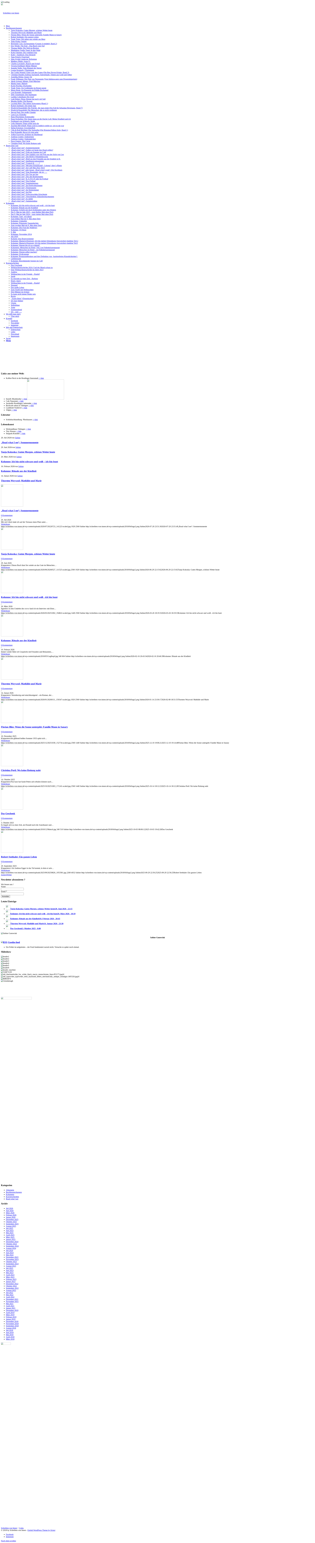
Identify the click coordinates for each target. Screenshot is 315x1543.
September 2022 (12, 1288)
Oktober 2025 (11, 1222)
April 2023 (10, 1275)
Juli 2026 (9, 1208)
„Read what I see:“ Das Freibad (23, 181)
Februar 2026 (11, 1215)
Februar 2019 (11, 1317)
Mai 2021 (9, 1304)
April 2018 (10, 1337)
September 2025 (12, 1224)
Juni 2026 (10, 1211)
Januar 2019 (10, 1319)
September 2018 (12, 1326)
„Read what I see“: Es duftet (22, 199)
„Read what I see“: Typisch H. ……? (25, 163)
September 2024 (12, 1246)
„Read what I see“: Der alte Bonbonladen (27, 177)
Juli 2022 (9, 1293)
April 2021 (10, 1306)
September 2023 (12, 1264)
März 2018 (10, 1339)
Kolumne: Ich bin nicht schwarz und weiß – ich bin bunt (29, 461)
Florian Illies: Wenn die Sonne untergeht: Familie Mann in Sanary (34, 727)
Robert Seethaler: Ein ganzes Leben (19, 857)
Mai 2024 (9, 1255)
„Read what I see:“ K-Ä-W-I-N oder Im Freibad (29, 179)
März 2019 (10, 1315)
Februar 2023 (11, 1279)
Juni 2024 (10, 1253)
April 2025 (10, 1235)
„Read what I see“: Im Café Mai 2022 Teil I (28, 168)
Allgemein (10, 1190)
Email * (4, 891)
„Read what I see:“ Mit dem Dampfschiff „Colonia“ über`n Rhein (36, 166)
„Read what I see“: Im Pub (21, 192)
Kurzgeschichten (12, 1197)
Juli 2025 (9, 1228)
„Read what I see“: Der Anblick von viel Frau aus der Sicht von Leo (37, 154)
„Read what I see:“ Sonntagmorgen (24, 183)
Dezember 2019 (12, 1310)
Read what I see (12, 1199)
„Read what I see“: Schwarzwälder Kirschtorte (29, 194)
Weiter (9, 875)
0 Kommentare (7, 515)
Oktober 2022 (11, 1286)
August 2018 (11, 1328)
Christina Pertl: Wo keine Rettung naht (21, 770)
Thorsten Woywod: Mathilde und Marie (21, 480)
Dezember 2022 (12, 1284)
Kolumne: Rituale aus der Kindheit (18, 471)
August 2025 (11, 1226)
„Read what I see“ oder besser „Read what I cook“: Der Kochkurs (36, 170)
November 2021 (12, 1301)
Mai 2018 (9, 1335)
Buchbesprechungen (14, 1192)
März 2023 (10, 1277)
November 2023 (12, 1259)
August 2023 (11, 1266)
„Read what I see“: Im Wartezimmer (25, 190)
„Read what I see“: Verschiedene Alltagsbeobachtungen (32, 197)
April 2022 (10, 1297)
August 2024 (11, 1248)
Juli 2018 (9, 1330)
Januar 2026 (10, 1217)
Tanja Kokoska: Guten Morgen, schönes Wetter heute (28, 452)
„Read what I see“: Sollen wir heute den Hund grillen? (32, 150)
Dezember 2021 (12, 1299)
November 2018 (12, 1324)
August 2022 (11, 1290)
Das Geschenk (8, 813)
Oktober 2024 (11, 1244)
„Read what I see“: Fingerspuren (23, 188)
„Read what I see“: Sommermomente (25, 148)
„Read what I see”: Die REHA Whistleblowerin (29, 157)
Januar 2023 (10, 1281)
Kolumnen (10, 1194)
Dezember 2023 (12, 1257)
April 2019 (10, 1313)
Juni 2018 (10, 1332)
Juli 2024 (9, 1250)
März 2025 (10, 1237)
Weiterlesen (5, 524)
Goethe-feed (14, 942)
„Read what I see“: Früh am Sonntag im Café (28, 152)
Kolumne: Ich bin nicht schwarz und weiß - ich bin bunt (29, 597)
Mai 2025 (9, 1233)
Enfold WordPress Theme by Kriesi (41, 1530)
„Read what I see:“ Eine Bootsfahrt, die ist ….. (29, 172)
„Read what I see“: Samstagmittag (24, 201)
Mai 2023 (9, 1273)
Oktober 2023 (11, 1262)
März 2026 (10, 1213)
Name (3, 887)
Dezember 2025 (12, 1219)
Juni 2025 (10, 1230)
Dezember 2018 (12, 1321)
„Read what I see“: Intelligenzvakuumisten (27, 161)
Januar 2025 (10, 1239)
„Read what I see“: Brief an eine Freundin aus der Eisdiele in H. (36, 159)
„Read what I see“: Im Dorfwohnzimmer (26, 185)
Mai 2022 (9, 1295)
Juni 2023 (10, 1270)
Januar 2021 (10, 1308)
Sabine (17, 438)
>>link (41, 378)
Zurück (4, 875)
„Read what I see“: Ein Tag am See (24, 174)
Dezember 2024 (12, 1242)
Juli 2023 (9, 1268)
